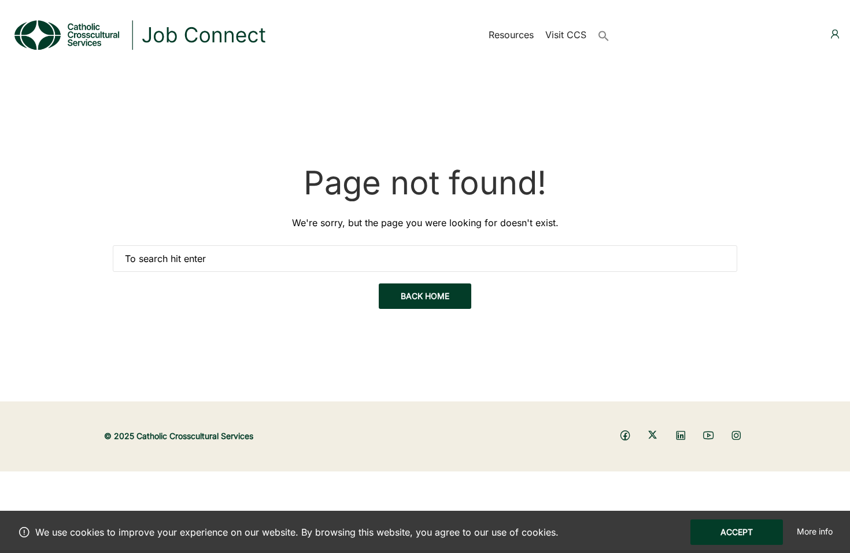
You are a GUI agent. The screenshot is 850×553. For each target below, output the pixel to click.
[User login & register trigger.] (835, 34)
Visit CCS (565, 34)
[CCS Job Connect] (139, 33)
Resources (511, 34)
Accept (736, 532)
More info (815, 531)
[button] (603, 34)
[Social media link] (625, 435)
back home (425, 296)
